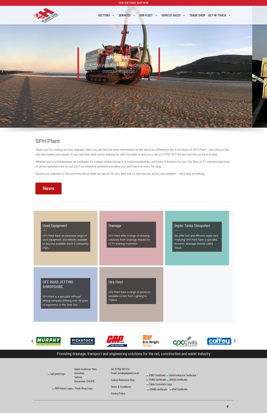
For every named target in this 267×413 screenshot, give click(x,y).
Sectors (104, 15)
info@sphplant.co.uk (128, 373)
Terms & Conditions (121, 386)
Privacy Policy (118, 393)
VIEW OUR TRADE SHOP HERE (133, 2)
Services (125, 15)
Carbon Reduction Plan (123, 380)
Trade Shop (197, 15)
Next (234, 341)
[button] (48, 188)
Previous (32, 341)
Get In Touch (217, 15)
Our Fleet (146, 15)
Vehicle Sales (171, 15)
